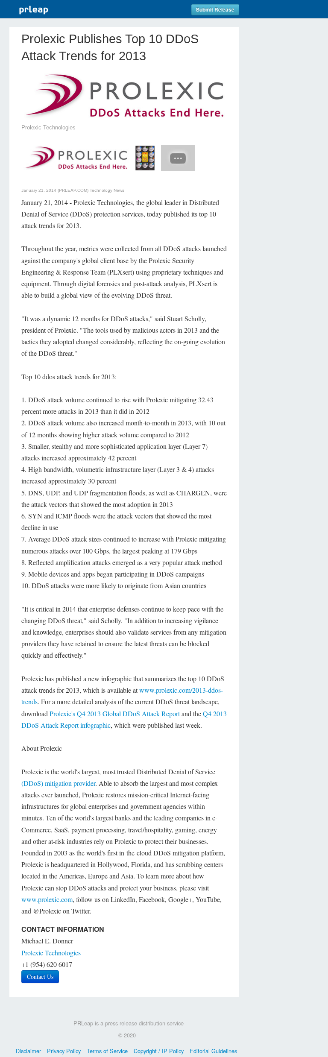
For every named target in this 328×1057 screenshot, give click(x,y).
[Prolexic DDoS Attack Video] (178, 156)
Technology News (107, 190)
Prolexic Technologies (51, 952)
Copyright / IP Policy (159, 1051)
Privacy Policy (64, 1051)
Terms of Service (107, 1051)
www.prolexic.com (47, 899)
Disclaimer (28, 1051)
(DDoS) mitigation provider (58, 783)
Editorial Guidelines (213, 1051)
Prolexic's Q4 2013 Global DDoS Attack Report (115, 713)
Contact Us (40, 976)
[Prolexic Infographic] (145, 156)
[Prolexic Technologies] (76, 156)
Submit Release (215, 9)
